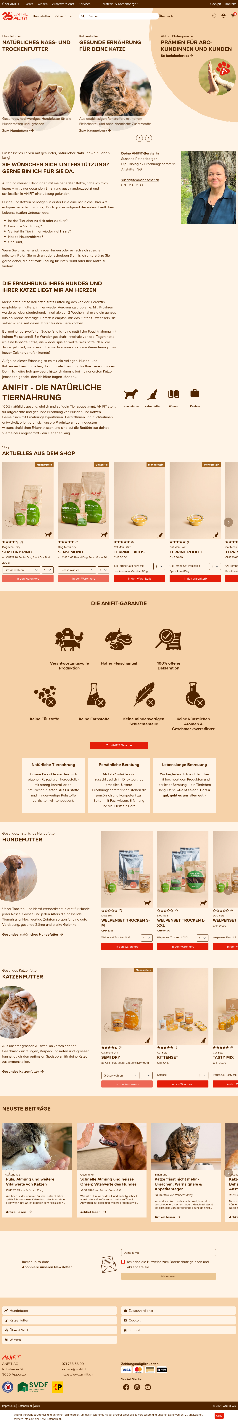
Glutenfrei (102, 464)
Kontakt (230, 4)
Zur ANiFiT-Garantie (119, 745)
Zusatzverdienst (63, 4)
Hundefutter (41, 16)
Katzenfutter (64, 16)
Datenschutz (179, 1261)
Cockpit (215, 4)
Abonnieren (168, 1276)
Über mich (166, 16)
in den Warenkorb (139, 578)
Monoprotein (44, 464)
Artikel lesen (16, 1212)
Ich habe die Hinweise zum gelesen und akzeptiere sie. (168, 1264)
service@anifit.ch (74, 1368)
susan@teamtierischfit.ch (140, 179)
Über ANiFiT (10, 4)
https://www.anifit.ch (77, 1374)
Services (85, 4)
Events (28, 4)
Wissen (43, 4)
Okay (219, 1416)
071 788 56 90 (73, 1363)
